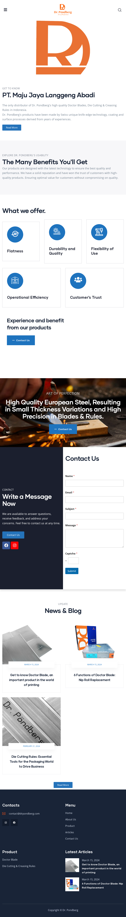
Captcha (71, 553)
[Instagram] (14, 545)
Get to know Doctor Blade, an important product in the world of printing (31, 680)
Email (69, 492)
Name (70, 476)
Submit (72, 571)
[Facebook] (6, 545)
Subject (70, 509)
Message (71, 525)
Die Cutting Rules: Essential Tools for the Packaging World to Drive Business (31, 761)
